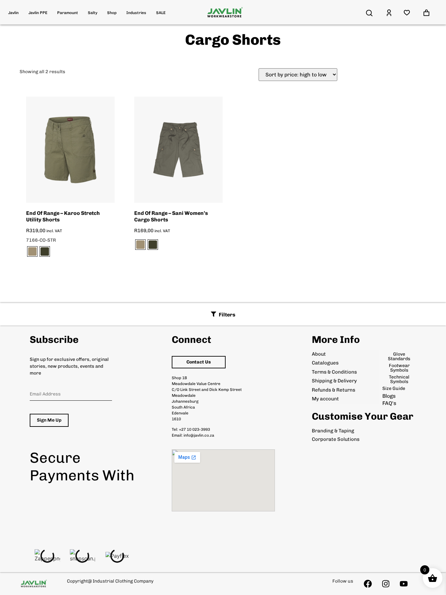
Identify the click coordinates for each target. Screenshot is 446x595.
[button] (223, 315)
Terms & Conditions (334, 372)
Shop (112, 12)
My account (325, 399)
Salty (92, 12)
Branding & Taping (333, 431)
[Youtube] (404, 583)
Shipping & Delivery (334, 381)
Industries (136, 12)
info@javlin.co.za (198, 435)
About (319, 354)
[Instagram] (386, 583)
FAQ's (389, 403)
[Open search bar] (369, 13)
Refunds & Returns (333, 390)
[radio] (32, 251)
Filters (227, 315)
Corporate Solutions (335, 439)
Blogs (389, 396)
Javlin (13, 12)
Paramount (67, 12)
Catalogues (325, 363)
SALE (161, 12)
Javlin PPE (37, 12)
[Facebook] (368, 583)
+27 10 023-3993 (194, 429)
